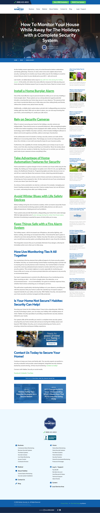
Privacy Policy (19, 505)
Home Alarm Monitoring (58, 448)
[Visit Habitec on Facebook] (57, 510)
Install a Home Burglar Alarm (34, 91)
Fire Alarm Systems (23, 452)
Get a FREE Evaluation (60, 2)
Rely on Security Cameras (31, 119)
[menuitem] (31, 9)
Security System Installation (25, 476)
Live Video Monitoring (24, 457)
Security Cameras (22, 455)
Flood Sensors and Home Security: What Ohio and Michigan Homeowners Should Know (76, 256)
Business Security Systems (25, 450)
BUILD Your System (78, 2)
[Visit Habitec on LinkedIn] (60, 510)
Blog (21, 60)
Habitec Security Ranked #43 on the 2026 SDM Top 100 (78, 209)
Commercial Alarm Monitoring (26, 448)
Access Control (22, 459)
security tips (51, 378)
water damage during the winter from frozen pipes (48, 215)
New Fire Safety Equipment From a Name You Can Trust (77, 279)
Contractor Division (23, 461)
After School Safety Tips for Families (77, 70)
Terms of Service (26, 505)
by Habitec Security (53, 46)
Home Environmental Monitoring (61, 459)
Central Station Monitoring (25, 473)
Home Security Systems (58, 450)
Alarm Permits (56, 479)
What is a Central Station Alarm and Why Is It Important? (76, 113)
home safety (35, 378)
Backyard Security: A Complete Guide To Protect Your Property (77, 160)
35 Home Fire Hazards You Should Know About (77, 136)
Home (15, 60)
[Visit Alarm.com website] (46, 510)
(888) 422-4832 (23, 2)
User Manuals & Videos (58, 474)
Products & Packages (58, 461)
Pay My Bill (55, 469)
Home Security (30, 60)
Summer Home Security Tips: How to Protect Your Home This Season (78, 186)
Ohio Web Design (75, 503)
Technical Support (57, 476)
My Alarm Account (57, 472)
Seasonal (46, 378)
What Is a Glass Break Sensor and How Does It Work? (77, 90)
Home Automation (57, 455)
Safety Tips (41, 378)
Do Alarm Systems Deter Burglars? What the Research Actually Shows (77, 232)
